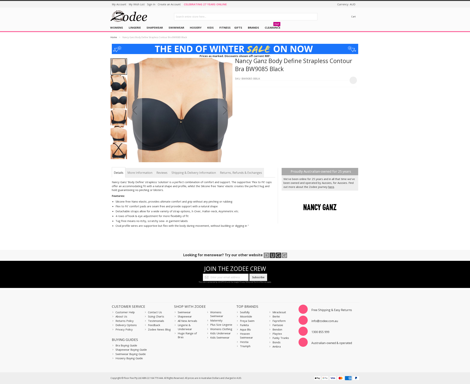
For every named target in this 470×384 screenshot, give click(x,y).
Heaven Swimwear (246, 335)
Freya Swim (247, 321)
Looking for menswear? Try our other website (223, 255)
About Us (121, 316)
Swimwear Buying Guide (130, 354)
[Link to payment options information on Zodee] (336, 378)
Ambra (276, 346)
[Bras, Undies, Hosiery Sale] (235, 45)
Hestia (244, 342)
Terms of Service (260, 282)
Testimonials (156, 321)
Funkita (244, 325)
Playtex (277, 333)
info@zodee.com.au (324, 321)
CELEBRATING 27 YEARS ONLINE (205, 4)
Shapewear (185, 316)
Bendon (277, 329)
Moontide (246, 316)
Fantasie (277, 325)
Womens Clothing (221, 329)
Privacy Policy (244, 282)
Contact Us (155, 312)
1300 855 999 (320, 332)
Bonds (276, 342)
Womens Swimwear (216, 314)
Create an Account (169, 4)
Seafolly (245, 312)
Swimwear (184, 312)
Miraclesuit (279, 312)
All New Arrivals (187, 321)
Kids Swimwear (219, 337)
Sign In (151, 4)
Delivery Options (126, 325)
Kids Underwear (220, 333)
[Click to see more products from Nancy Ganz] (320, 207)
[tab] (118, 172)
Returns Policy (124, 321)
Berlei (276, 316)
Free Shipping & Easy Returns (331, 310)
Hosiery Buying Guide (129, 358)
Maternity (216, 320)
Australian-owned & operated (331, 343)
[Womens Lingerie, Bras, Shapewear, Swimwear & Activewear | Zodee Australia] (129, 16)
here (331, 187)
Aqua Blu (245, 329)
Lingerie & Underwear (185, 327)
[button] (134, 110)
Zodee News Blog (159, 329)
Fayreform (279, 321)
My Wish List (137, 4)
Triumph (245, 346)
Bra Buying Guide (126, 345)
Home (114, 37)
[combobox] (246, 16)
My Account (119, 4)
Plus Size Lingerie (221, 324)
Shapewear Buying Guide (131, 349)
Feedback (154, 325)
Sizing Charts (156, 316)
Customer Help (125, 312)
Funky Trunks (280, 338)
